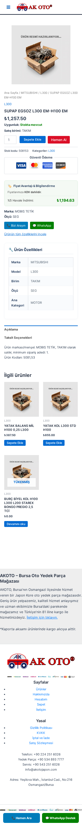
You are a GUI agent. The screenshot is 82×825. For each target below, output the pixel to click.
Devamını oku (16, 524)
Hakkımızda (41, 694)
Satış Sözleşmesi (41, 743)
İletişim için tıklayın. (42, 617)
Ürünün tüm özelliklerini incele (25, 234)
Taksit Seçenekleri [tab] (18, 338)
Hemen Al (58, 140)
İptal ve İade (41, 738)
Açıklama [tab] (11, 329)
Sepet (41, 704)
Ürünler (41, 689)
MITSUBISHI (29, 92)
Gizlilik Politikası (41, 728)
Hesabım (41, 699)
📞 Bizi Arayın (16, 225)
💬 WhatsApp (42, 225)
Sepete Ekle (32, 139)
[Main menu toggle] (8, 7)
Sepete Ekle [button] (15, 443)
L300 (43, 92)
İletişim (41, 710)
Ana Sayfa (11, 92)
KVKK (41, 733)
